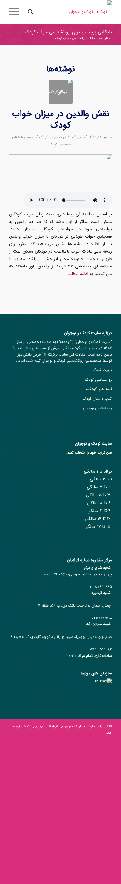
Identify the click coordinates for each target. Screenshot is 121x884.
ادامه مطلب (77, 273)
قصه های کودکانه (99, 389)
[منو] (16, 12)
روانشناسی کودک (98, 380)
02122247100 (102, 618)
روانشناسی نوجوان (97, 408)
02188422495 (101, 587)
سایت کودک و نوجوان (93, 342)
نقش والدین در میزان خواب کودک (60, 119)
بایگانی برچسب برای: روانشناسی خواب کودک (68, 32)
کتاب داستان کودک (97, 399)
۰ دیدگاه (77, 137)
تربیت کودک (102, 370)
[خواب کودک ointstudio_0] (61, 92)
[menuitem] (29, 12)
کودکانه (65, 342)
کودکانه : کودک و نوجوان (77, 726)
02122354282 (100, 649)
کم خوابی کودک (50, 137)
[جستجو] (29, 12)
